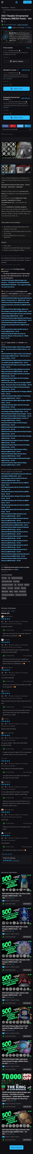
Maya (11, 591)
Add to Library (17, 61)
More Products (16, 1147)
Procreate (16, 581)
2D (9, 578)
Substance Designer (8, 595)
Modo (16, 591)
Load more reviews (6, 854)
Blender (27, 584)
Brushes (5, 27)
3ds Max (17, 588)
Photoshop (22, 591)
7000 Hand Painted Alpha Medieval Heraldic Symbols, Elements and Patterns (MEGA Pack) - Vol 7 (16, 305)
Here (16, 569)
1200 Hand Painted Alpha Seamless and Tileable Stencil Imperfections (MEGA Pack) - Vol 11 (15, 325)
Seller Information (23, 24)
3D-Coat (20, 584)
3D (15, 584)
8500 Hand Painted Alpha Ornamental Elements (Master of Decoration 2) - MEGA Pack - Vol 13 (14, 336)
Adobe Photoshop (17, 578)
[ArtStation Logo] (16, 2)
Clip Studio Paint (7, 581)
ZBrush (4, 588)
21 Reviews (16, 861)
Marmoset (5, 591)
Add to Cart (18, 89)
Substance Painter (7, 584)
